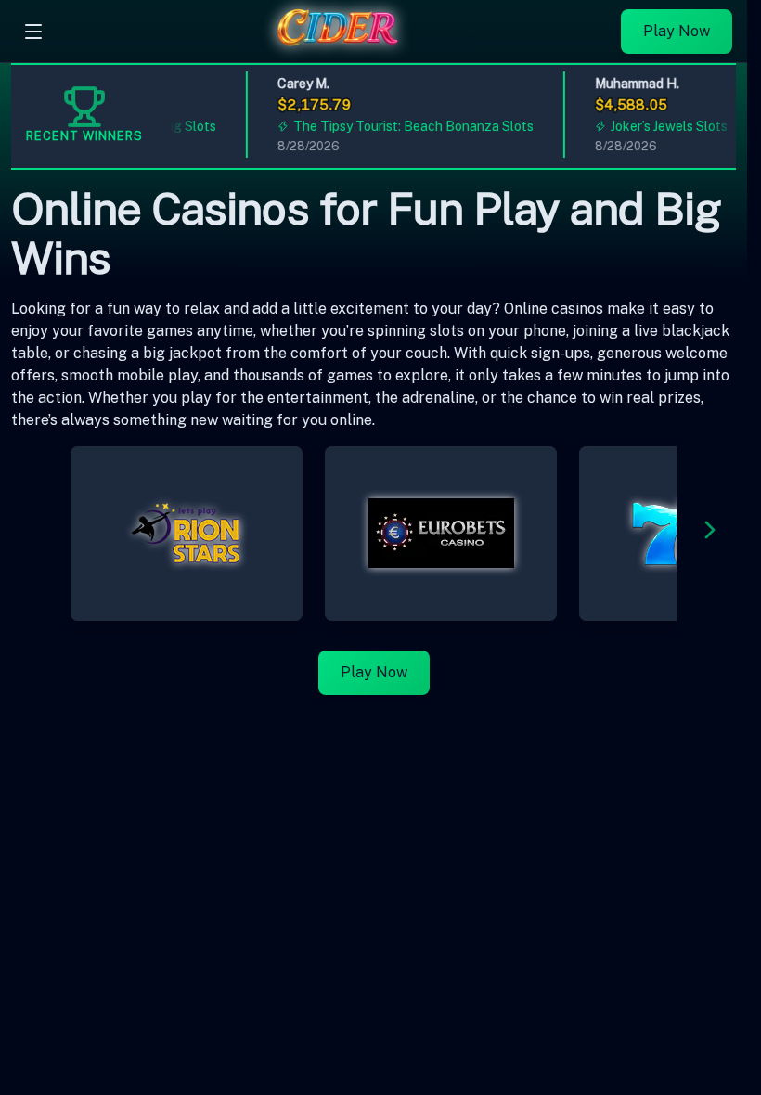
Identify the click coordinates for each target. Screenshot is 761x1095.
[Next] (710, 533)
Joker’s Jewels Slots (663, 126)
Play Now (676, 31)
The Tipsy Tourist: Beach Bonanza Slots (408, 126)
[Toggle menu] (33, 31)
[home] (337, 49)
